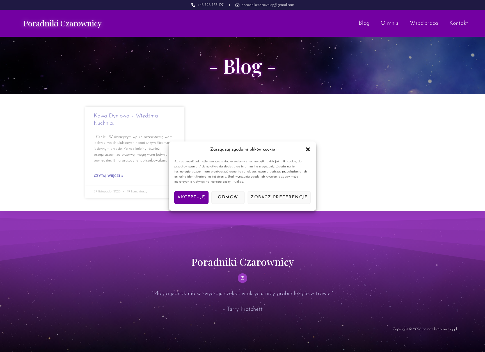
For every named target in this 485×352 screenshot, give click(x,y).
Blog (364, 23)
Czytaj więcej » (108, 176)
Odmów (228, 197)
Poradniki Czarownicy (62, 23)
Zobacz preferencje (279, 197)
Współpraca (424, 23)
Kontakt (458, 23)
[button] (308, 149)
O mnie (390, 23)
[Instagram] (242, 278)
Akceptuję (191, 197)
